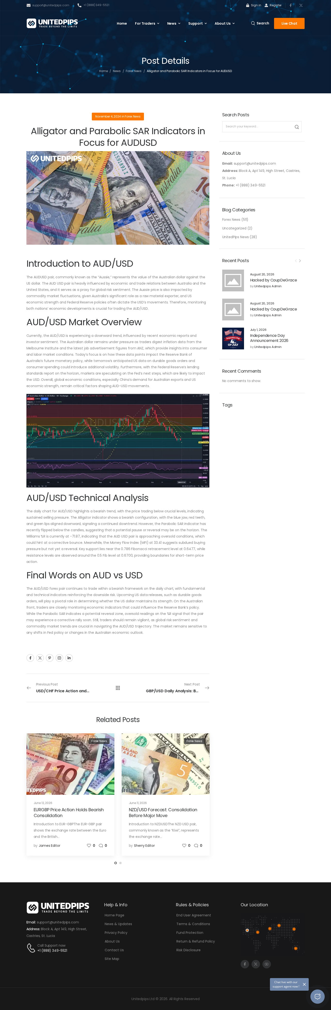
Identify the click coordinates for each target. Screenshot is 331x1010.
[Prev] (296, 261)
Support (195, 23)
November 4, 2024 (108, 116)
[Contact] (32, 948)
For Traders (145, 23)
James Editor (49, 845)
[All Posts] (117, 687)
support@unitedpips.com (58, 922)
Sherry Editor (144, 845)
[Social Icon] (290, 5)
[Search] (296, 126)
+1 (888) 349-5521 (52, 950)
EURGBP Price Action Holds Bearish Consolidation (69, 812)
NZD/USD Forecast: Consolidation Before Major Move (163, 812)
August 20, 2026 (262, 275)
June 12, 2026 (43, 803)
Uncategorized (234, 228)
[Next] (300, 261)
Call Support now (51, 945)
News (171, 23)
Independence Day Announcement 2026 (269, 338)
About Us (223, 23)
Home (122, 23)
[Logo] (52, 23)
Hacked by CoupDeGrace (273, 280)
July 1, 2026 (258, 330)
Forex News (134, 71)
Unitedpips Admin (268, 286)
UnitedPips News (235, 237)
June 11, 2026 (138, 803)
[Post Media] (233, 280)
